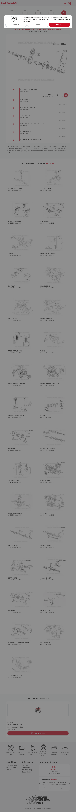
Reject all (16, 25)
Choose (38, 25)
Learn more (26, 21)
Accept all (59, 25)
